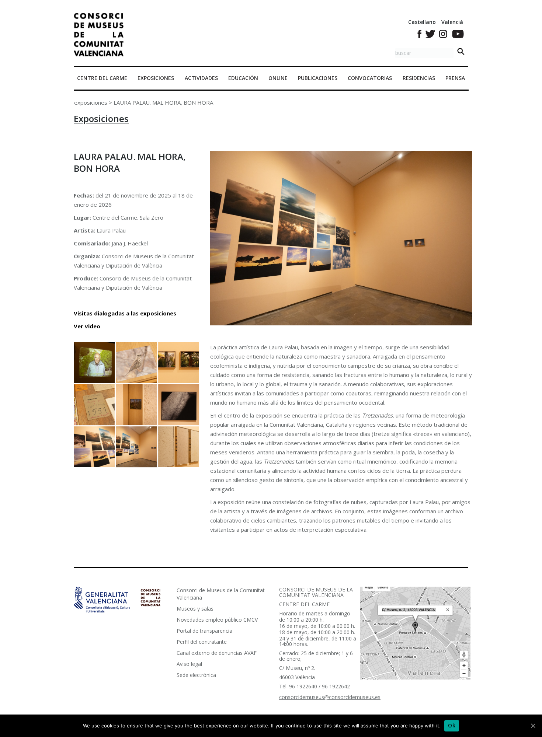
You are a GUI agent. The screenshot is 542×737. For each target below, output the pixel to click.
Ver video (87, 326)
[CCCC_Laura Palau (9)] (94, 404)
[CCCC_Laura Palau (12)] (94, 362)
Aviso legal (189, 663)
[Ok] (532, 725)
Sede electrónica (196, 674)
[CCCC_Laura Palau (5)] (136, 446)
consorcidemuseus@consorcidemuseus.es (330, 697)
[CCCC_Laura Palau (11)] (136, 362)
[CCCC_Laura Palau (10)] (178, 362)
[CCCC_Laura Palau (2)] (178, 446)
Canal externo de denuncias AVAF (217, 652)
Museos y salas (195, 608)
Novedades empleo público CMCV (217, 619)
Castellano (422, 21)
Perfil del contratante (202, 641)
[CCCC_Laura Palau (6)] (94, 446)
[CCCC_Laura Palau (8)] (136, 404)
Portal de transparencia (204, 630)
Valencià (452, 21)
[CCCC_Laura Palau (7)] (178, 404)
